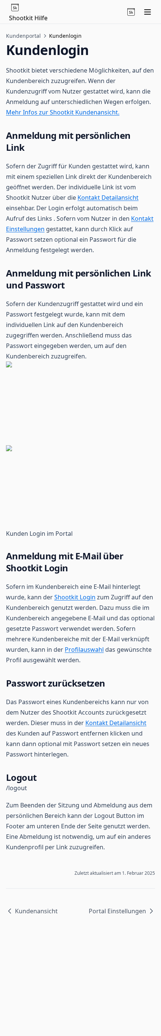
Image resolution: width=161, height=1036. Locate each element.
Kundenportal (23, 35)
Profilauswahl (84, 649)
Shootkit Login (74, 597)
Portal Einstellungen (117, 911)
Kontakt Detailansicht (108, 197)
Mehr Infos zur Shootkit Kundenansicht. (62, 112)
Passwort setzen (29, 239)
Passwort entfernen (80, 733)
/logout (16, 788)
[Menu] (147, 11)
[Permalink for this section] (30, 147)
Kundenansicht (36, 911)
